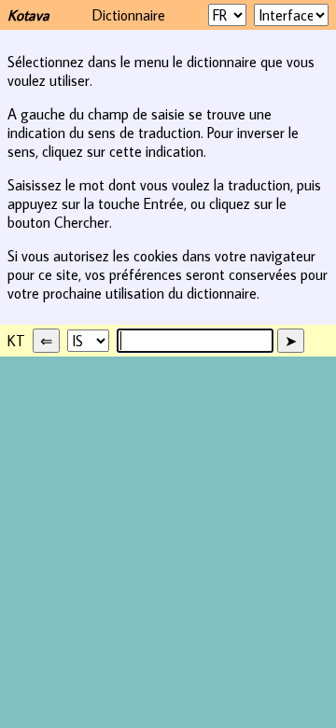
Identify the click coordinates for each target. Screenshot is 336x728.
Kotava (28, 15)
